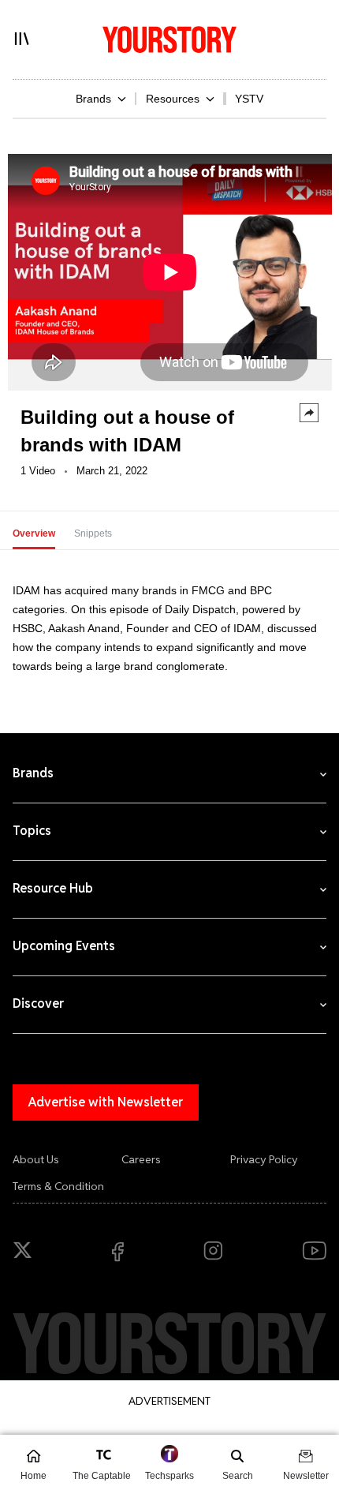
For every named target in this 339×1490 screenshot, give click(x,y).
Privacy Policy (264, 1159)
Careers (141, 1159)
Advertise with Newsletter (105, 1102)
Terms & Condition (58, 1186)
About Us (36, 1159)
